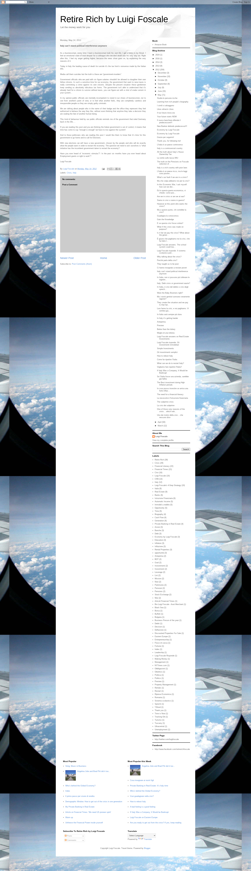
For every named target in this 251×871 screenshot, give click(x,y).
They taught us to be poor (168, 264)
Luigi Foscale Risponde (164, 656)
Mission (158, 578)
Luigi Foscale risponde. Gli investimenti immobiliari (168, 343)
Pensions (159, 591)
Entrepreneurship (162, 640)
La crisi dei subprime (165, 405)
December (162, 73)
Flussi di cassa (161, 643)
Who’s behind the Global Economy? (80, 786)
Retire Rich (159, 460)
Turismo (158, 720)
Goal (157, 562)
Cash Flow (159, 517)
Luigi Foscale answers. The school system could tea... (171, 246)
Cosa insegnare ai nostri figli (142, 780)
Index (157, 649)
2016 (157, 58)
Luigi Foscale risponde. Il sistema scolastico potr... (171, 252)
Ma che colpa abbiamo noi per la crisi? (173, 181)
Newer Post (67, 258)
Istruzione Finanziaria (164, 498)
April (160, 422)
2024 (157, 55)
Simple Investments (165, 348)
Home (103, 258)
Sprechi (158, 704)
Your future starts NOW (167, 116)
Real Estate (160, 492)
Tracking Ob (160, 717)
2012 (157, 70)
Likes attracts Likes (165, 109)
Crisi (156, 472)
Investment (159, 569)
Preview (160, 325)
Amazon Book (161, 44)
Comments (71, 840)
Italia (157, 488)
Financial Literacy (162, 466)
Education (159, 540)
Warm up (69, 817)
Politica (158, 675)
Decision (158, 627)
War (156, 598)
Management (160, 662)
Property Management (164, 685)
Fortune (158, 646)
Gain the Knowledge (165, 219)
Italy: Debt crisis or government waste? (173, 283)
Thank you (159, 710)
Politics (158, 678)
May (160, 95)
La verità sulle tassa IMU (167, 158)
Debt (157, 534)
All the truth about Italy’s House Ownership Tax (170, 153)
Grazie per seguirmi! (165, 137)
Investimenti (160, 566)
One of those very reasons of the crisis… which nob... (171, 410)
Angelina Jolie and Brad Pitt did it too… (93, 771)
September (162, 84)
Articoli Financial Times (164, 601)
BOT (157, 559)
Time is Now (160, 713)
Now (156, 582)
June (160, 91)
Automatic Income (162, 501)
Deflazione (159, 630)
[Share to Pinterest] (119, 168)
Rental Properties (162, 550)
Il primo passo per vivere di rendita (79, 796)
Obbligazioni (160, 669)
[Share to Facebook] (116, 168)
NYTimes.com (161, 665)
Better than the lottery (166, 329)
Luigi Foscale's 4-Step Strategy (168, 485)
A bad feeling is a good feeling (142, 807)
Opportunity (159, 508)
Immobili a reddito (162, 505)
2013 (157, 66)
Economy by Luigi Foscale (168, 130)
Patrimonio (159, 585)
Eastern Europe (161, 636)
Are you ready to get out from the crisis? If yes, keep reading (155, 823)
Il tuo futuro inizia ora (166, 113)
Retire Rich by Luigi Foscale (114, 19)
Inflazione (159, 546)
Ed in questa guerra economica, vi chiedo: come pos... (171, 191)
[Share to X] (113, 168)
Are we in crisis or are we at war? (171, 196)
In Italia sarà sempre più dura (169, 314)
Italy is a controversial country (169, 148)
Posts (69, 836)
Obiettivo (158, 672)
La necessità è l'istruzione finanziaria (172, 398)
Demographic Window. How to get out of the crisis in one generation (93, 801)
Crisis (69, 173)
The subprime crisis (165, 402)
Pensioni (158, 588)
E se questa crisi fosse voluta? (170, 223)
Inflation (158, 543)
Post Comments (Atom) (82, 264)
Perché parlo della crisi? (167, 260)
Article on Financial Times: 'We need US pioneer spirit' (88, 812)
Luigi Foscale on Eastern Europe (143, 817)
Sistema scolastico (163, 701)
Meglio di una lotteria (165, 333)
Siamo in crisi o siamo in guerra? (171, 200)
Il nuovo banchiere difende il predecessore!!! (169, 121)
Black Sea (159, 607)
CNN (157, 479)
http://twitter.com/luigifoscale (167, 739)
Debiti (157, 623)
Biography (159, 514)
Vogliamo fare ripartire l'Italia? (169, 367)
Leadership (159, 652)
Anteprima (161, 322)
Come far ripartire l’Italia (167, 359)
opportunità (159, 553)
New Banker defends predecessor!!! (172, 126)
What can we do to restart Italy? (170, 363)
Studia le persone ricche (167, 98)
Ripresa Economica (163, 694)
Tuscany (158, 723)
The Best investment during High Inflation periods (171, 383)
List (156, 575)
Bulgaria (158, 617)
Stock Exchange (162, 594)
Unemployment (161, 729)
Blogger (147, 848)
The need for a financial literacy (170, 394)
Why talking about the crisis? (169, 257)
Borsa (157, 611)
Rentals (158, 688)
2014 (157, 62)
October (161, 80)
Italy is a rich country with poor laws (172, 168)
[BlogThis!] (111, 168)
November (162, 76)
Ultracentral (159, 726)
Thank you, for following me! (169, 141)
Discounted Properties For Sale (168, 633)
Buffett (157, 614)
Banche (158, 530)
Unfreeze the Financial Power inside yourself (84, 823)
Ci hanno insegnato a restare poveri (172, 268)
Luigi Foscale (161, 436)
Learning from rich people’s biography (172, 102)
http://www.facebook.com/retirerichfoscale (172, 749)
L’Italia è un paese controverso (170, 145)
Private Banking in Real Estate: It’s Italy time (149, 786)
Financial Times (161, 469)
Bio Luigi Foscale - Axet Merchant (169, 604)
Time (157, 511)
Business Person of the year (167, 620)
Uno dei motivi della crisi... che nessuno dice (170, 416)
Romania (158, 697)
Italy (74, 173)
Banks (157, 495)
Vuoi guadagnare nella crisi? (142, 796)
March (161, 426)
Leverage (158, 572)
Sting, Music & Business (75, 766)
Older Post (139, 258)
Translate (148, 839)
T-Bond (158, 707)
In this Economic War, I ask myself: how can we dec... (172, 185)
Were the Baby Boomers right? (170, 293)
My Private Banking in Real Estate (79, 807)
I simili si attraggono (165, 105)
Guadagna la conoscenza (167, 216)
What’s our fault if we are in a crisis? (172, 177)
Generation (159, 521)
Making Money (161, 659)
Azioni (157, 527)
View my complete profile (163, 440)
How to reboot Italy (165, 356)
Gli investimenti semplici (167, 352)
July (160, 87)
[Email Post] (103, 169)
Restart (158, 691)
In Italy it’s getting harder (167, 318)
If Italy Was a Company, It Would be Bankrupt (149, 812)
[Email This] (108, 168)
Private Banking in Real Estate (168, 524)
